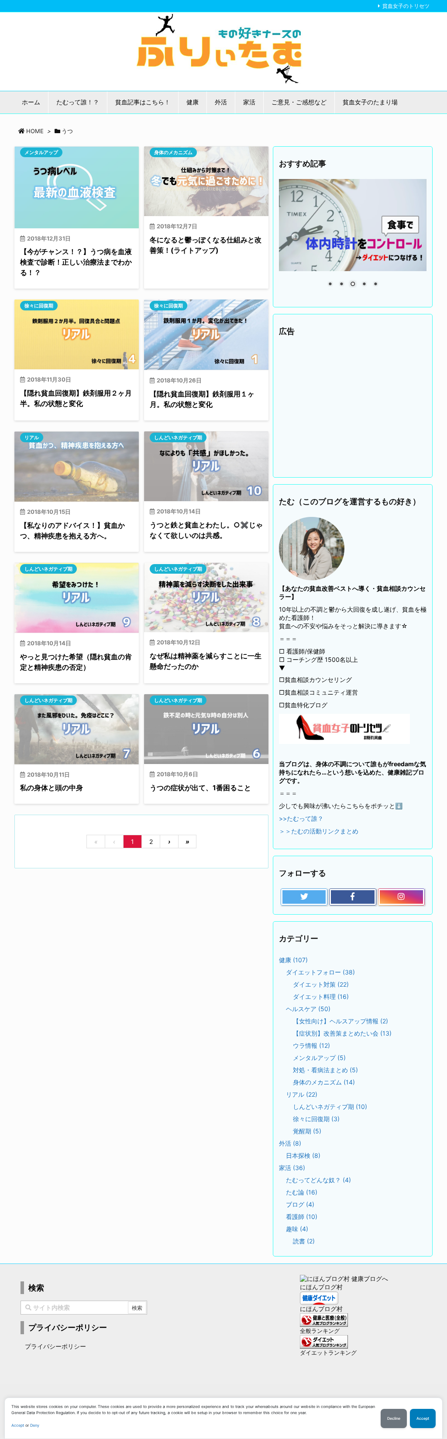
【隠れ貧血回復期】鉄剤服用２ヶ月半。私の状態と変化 (76, 398)
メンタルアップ (41, 152)
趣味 (297, 1228)
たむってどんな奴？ (318, 1180)
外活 (290, 1143)
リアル (31, 437)
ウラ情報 (311, 1045)
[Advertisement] (352, 407)
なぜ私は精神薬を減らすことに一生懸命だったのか (205, 661)
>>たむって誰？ (301, 818)
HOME (35, 130)
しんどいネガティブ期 (178, 437)
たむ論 (301, 1192)
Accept (17, 1425)
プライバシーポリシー (55, 1346)
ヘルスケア (308, 1008)
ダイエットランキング (328, 1352)
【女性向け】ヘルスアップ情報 (340, 1021)
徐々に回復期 (38, 306)
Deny (34, 1425)
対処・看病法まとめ (325, 1070)
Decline (393, 1418)
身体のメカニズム (173, 152)
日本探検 (303, 1155)
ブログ (300, 1204)
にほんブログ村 (321, 1287)
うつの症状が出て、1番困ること (200, 787)
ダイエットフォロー (320, 972)
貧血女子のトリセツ (406, 6)
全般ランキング (320, 1331)
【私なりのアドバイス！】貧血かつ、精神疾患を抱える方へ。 (72, 530)
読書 (304, 1241)
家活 (292, 1167)
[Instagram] (401, 897)
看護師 (301, 1216)
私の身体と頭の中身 (51, 787)
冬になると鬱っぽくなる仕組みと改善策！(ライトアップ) (205, 245)
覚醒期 (307, 1131)
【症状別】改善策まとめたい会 (342, 1033)
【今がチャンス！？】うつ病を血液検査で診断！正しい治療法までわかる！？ (76, 262)
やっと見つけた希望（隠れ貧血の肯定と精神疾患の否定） (76, 661)
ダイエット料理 (321, 996)
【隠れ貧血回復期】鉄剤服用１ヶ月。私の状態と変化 (202, 399)
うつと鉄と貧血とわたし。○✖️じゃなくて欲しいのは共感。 (206, 530)
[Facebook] (352, 897)
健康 (293, 960)
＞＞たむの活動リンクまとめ (318, 831)
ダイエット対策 (321, 984)
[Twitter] (304, 897)
